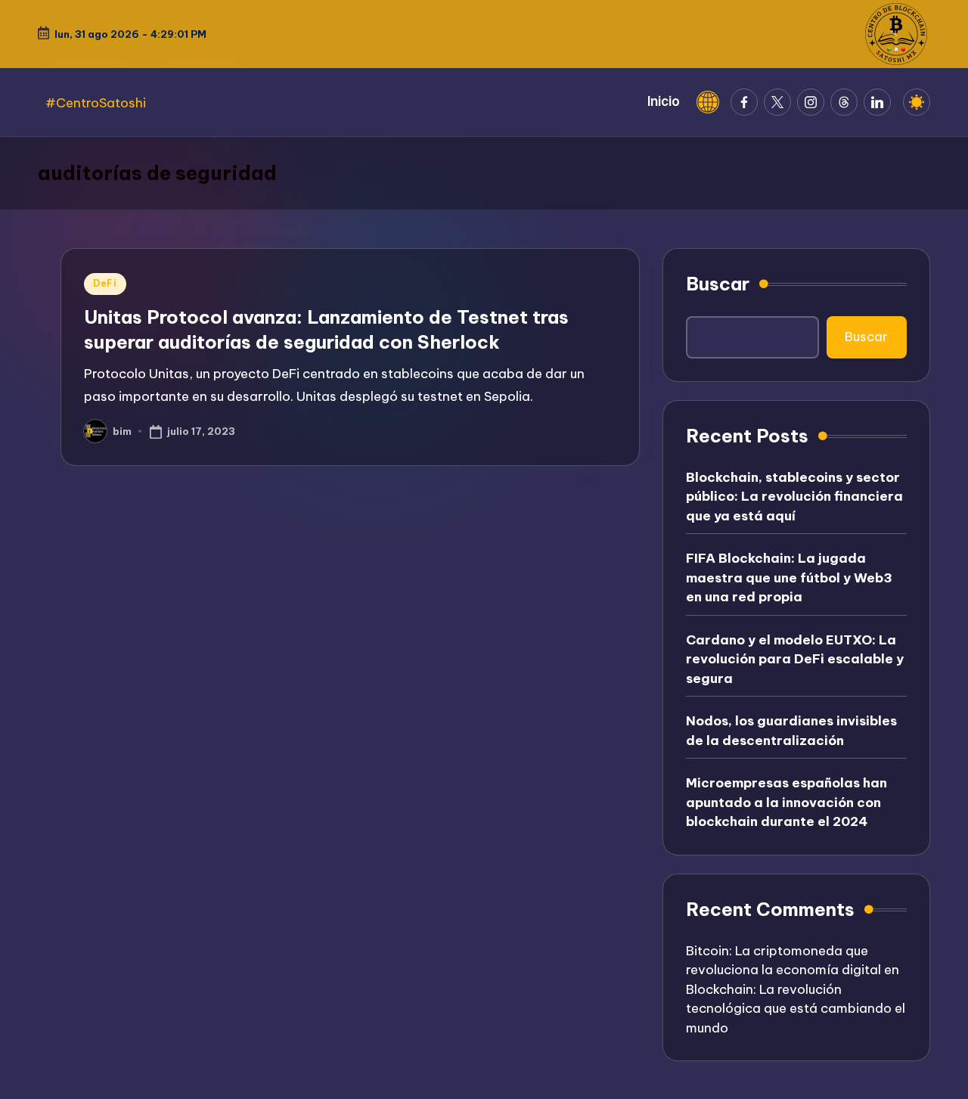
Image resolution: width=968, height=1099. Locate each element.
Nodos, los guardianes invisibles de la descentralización (791, 730)
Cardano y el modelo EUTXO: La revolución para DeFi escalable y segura (795, 659)
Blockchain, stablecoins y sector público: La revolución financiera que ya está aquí (794, 496)
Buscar (717, 283)
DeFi (105, 283)
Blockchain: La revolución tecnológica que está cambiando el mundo (795, 1008)
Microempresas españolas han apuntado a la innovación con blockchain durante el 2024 (786, 802)
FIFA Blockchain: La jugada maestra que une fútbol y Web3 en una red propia (789, 577)
